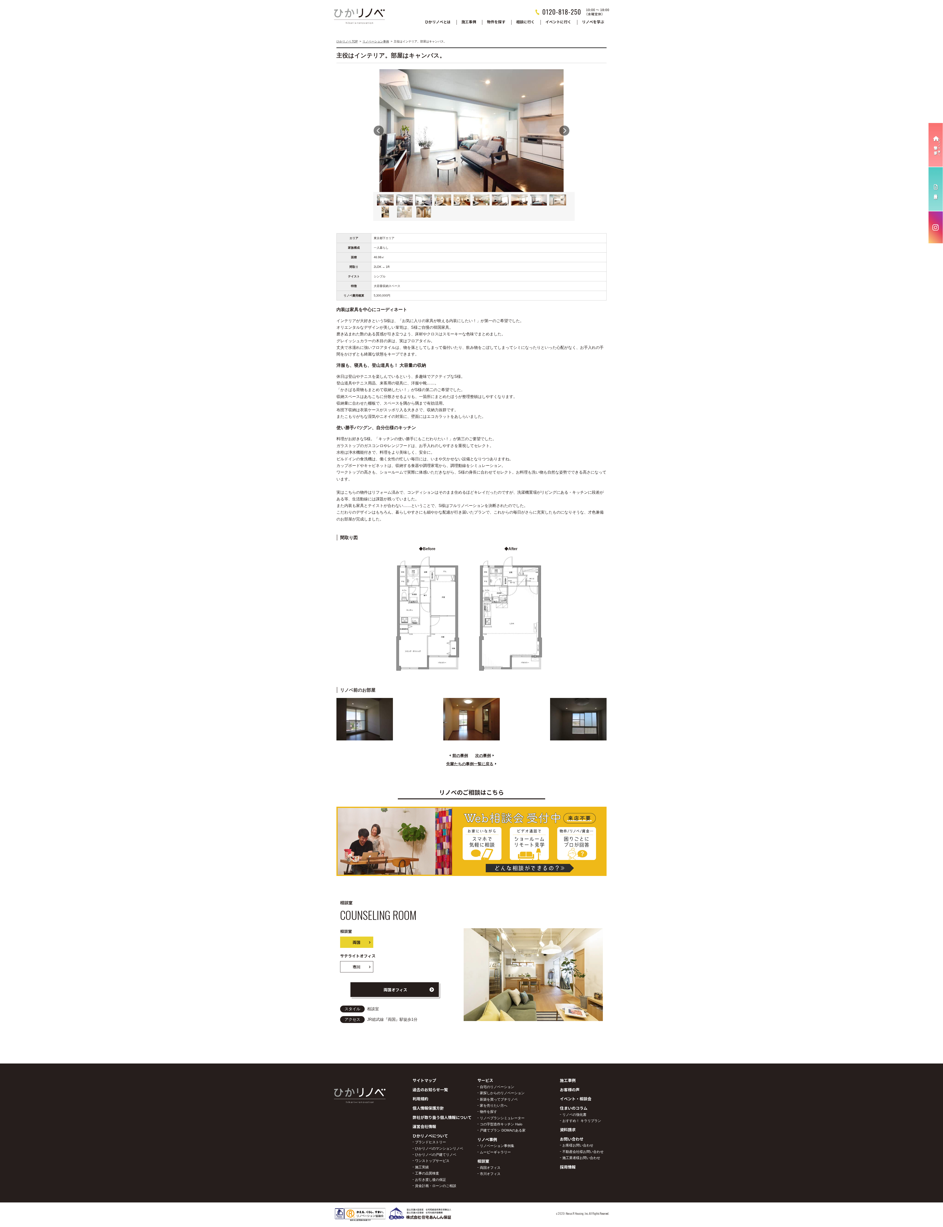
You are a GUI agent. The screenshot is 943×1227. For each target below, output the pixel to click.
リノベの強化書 (574, 1115)
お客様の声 (570, 1089)
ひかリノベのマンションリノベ (439, 1148)
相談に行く (525, 22)
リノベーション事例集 (497, 1146)
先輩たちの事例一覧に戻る (469, 764)
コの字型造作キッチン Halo (501, 1124)
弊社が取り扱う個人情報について (442, 1117)
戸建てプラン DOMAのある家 (503, 1130)
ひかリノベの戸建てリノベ (435, 1155)
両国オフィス (395, 990)
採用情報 (568, 1167)
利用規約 (420, 1099)
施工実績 (422, 1167)
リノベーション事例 (375, 41)
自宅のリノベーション (497, 1087)
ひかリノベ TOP (347, 41)
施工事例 (468, 22)
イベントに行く (558, 22)
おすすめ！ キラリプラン (581, 1121)
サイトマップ (424, 1080)
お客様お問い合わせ (577, 1145)
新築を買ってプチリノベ (499, 1099)
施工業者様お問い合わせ (581, 1158)
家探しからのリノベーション (502, 1093)
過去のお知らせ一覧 (430, 1089)
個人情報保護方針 (428, 1108)
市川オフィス (490, 1174)
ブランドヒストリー (430, 1142)
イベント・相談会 (575, 1099)
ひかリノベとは (438, 22)
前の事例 (460, 755)
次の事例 (483, 755)
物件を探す (496, 22)
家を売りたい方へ (493, 1105)
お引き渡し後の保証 (430, 1180)
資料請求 (568, 1129)
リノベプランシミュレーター (502, 1118)
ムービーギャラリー (495, 1152)
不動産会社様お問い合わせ (583, 1152)
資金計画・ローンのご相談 (435, 1186)
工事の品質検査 (427, 1173)
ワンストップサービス (432, 1161)
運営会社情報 (424, 1126)
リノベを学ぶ (593, 22)
